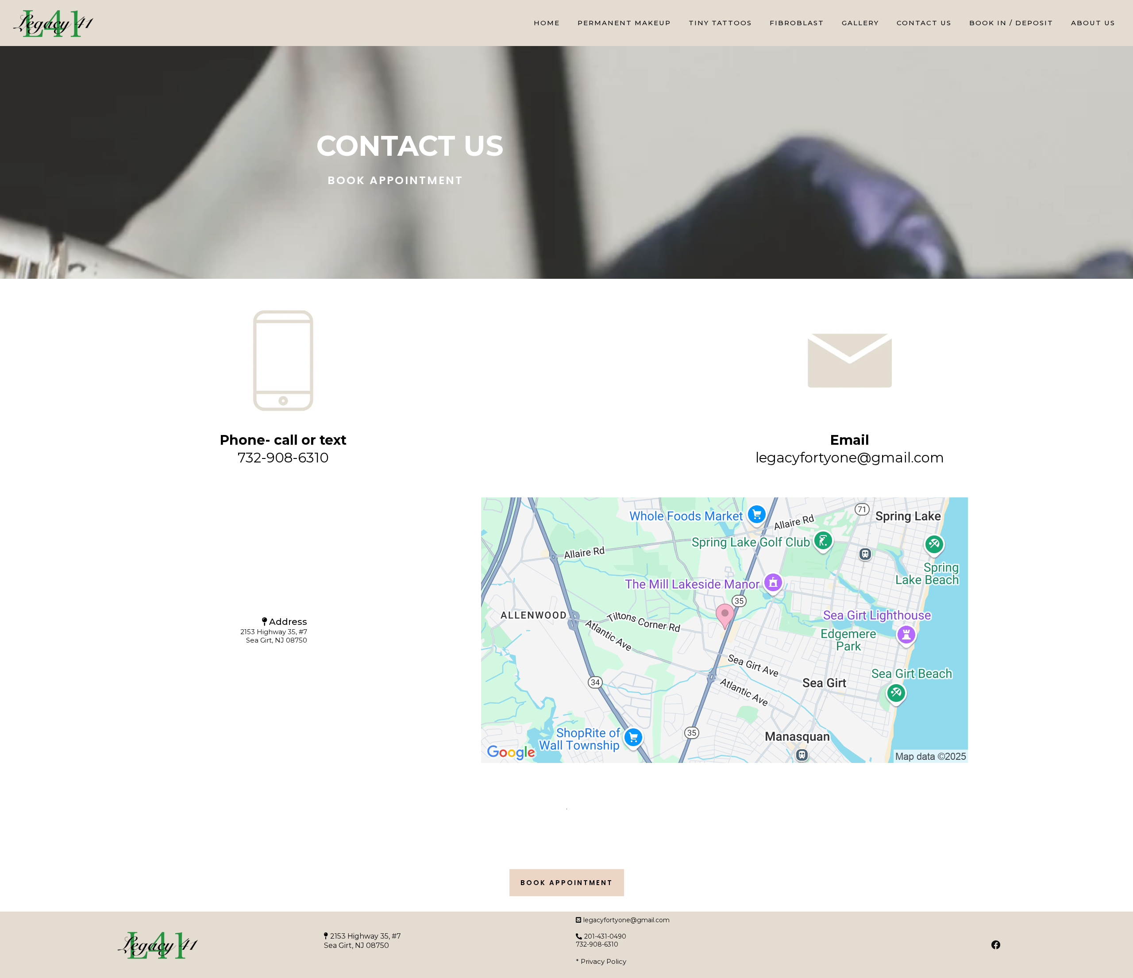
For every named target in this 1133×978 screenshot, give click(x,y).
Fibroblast (797, 23)
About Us (1093, 23)
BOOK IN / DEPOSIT (1011, 23)
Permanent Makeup (624, 23)
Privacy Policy (603, 961)
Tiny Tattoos (720, 23)
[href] (724, 630)
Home (547, 23)
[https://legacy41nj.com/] (53, 23)
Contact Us (924, 23)
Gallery (860, 23)
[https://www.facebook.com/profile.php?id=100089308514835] (996, 944)
